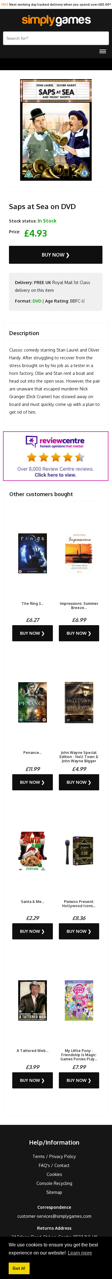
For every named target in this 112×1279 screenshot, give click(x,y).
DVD (37, 300)
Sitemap (54, 1192)
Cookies (54, 1174)
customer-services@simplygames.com (54, 1216)
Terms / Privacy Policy (54, 1156)
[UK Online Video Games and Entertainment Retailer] (56, 21)
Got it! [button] (19, 1268)
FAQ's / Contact (54, 1165)
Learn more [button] (80, 1252)
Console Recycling (54, 1183)
